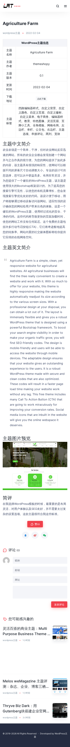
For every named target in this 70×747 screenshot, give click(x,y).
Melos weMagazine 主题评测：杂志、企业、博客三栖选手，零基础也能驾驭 (26, 684)
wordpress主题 (11, 32)
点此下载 (41, 98)
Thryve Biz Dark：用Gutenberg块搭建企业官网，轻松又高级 (26, 709)
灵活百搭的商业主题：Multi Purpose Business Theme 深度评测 (27, 631)
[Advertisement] (35, 660)
